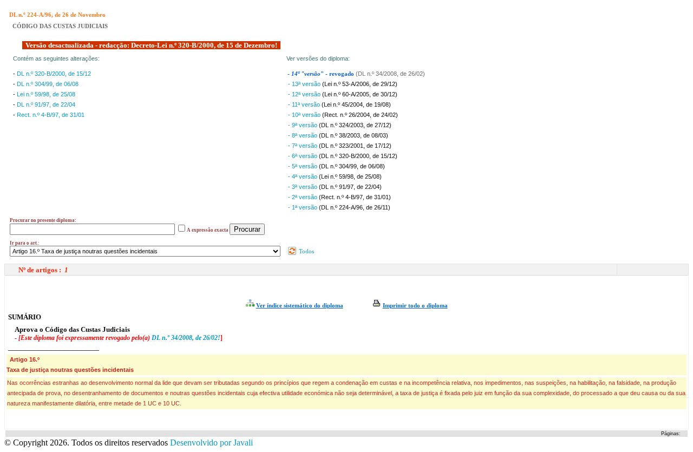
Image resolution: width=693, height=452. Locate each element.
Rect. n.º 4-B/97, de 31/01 (50, 115)
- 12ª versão (305, 94)
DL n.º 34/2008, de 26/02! (186, 338)
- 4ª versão (303, 176)
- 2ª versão (303, 197)
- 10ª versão (305, 115)
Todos (305, 251)
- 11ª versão (305, 104)
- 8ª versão (303, 135)
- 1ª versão (303, 207)
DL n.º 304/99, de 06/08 (48, 84)
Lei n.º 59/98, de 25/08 (46, 94)
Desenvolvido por (211, 442)
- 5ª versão (303, 166)
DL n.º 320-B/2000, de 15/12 (54, 73)
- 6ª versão (303, 156)
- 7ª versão (303, 145)
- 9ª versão (303, 125)
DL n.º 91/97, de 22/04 (46, 104)
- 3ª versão (303, 187)
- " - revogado (321, 74)
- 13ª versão (305, 84)
